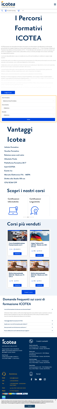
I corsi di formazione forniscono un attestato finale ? (17, 309)
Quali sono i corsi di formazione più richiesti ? (15, 324)
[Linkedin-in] (36, 379)
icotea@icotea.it (14, 378)
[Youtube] (40, 379)
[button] (28, 309)
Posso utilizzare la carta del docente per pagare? (16, 330)
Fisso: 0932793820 (33, 362)
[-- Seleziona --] (28, 108)
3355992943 (46, 348)
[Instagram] (45, 379)
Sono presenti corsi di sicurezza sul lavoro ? (15, 327)
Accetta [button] (29, 406)
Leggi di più (8, 92)
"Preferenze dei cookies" (35, 402)
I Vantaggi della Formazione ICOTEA (13, 320)
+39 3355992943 (14, 380)
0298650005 (35, 348)
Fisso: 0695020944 (33, 356)
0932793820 (35, 368)
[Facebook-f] (31, 379)
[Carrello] (18, 10)
